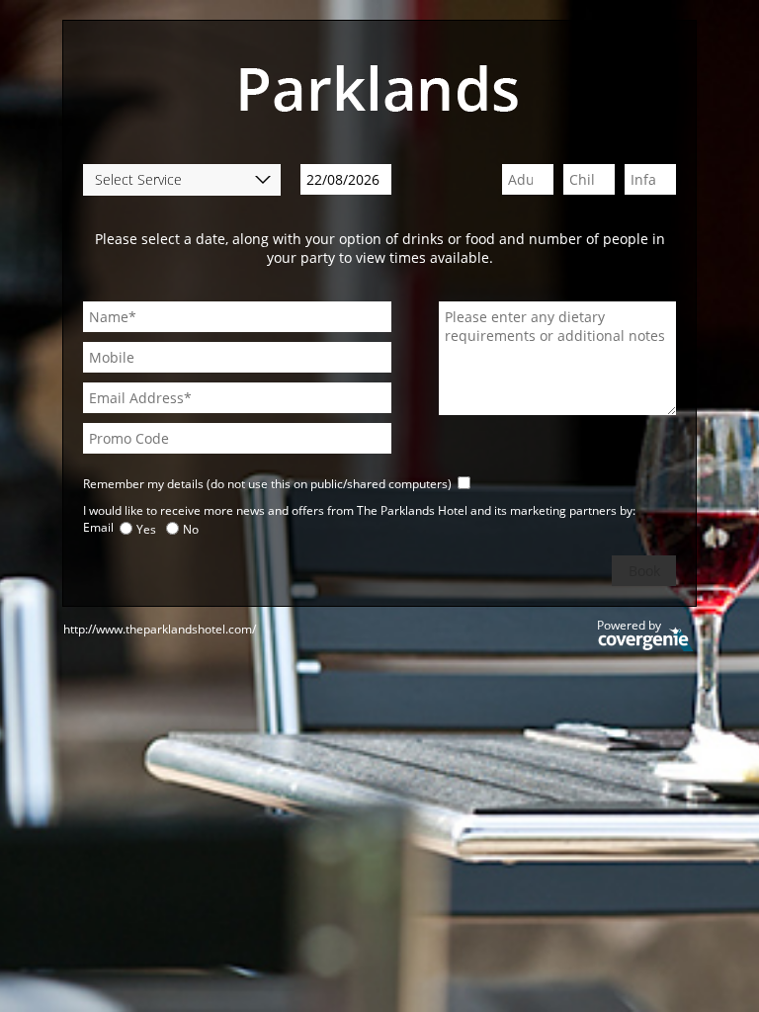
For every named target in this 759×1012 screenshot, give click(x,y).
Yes (146, 529)
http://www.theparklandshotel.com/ (159, 629)
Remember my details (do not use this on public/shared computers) (267, 483)
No (191, 529)
